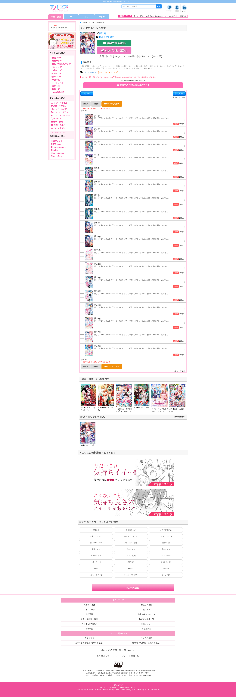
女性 (84, 22)
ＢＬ (86, 17)
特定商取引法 (134, 656)
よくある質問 (110, 650)
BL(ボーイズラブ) (130, 575)
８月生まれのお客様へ (59, 28)
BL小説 (131, 568)
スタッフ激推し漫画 (89, 619)
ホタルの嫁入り (171, 16)
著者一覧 (89, 629)
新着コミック (131, 530)
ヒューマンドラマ (95, 543)
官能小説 (166, 568)
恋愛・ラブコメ (96, 536)
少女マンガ (166, 543)
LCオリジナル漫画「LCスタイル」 (89, 643)
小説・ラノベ (96, 562)
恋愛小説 (131, 562)
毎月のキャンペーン (146, 614)
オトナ (102, 17)
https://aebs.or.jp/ (145, 675)
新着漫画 (89, 614)
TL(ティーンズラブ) (96, 575)
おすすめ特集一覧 (146, 619)
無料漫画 (96, 530)
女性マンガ (96, 549)
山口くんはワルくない (154, 16)
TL (71, 17)
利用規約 (100, 656)
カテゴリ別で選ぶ (89, 624)
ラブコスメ (89, 638)
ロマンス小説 (166, 562)
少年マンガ (131, 549)
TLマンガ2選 (166, 556)
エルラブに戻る (133, 588)
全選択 (85, 104)
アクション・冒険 (130, 543)
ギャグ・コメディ (130, 536)
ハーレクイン (96, 556)
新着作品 (183, 16)
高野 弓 (102, 33)
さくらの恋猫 (146, 638)
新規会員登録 (146, 605)
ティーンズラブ (92, 22)
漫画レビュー (146, 624)
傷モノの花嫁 (139, 16)
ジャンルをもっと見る (58, 132)
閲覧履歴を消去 (180, 417)
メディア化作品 (166, 530)
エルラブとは (89, 605)
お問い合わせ (128, 650)
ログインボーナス (89, 609)
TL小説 (95, 568)
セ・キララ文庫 (90, 73)
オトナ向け (166, 575)
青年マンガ (166, 549)
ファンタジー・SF (166, 536)
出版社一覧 (146, 629)
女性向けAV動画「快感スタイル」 (146, 643)
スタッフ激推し (131, 556)
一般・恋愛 (56, 17)
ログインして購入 (112, 104)
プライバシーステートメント (116, 656)
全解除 (96, 104)
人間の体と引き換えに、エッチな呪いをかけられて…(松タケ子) (130, 56)
